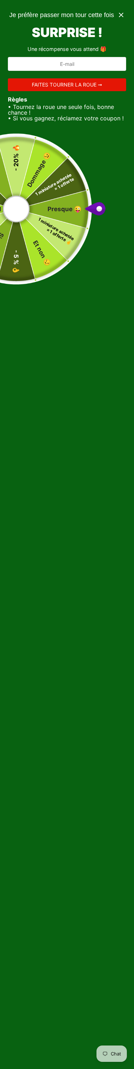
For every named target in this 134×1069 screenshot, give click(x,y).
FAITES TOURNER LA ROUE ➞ (67, 85)
